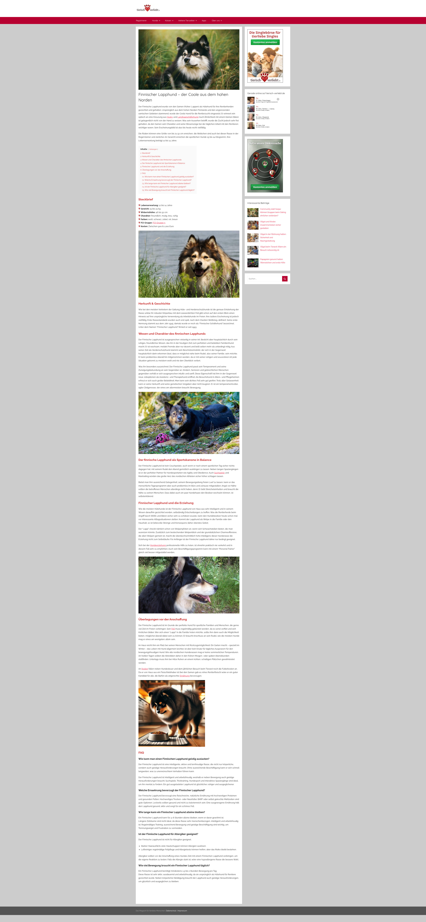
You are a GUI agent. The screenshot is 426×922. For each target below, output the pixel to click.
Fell (173, 629)
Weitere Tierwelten (186, 20)
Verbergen (153, 149)
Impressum (182, 911)
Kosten (145, 669)
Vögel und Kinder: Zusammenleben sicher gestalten (270, 224)
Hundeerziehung (158, 545)
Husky (170, 117)
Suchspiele (219, 473)
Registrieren (141, 20)
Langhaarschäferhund (188, 117)
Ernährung (185, 676)
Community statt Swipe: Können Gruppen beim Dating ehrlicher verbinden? (273, 212)
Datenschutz (171, 911)
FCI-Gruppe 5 (159, 223)
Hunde (155, 20)
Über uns (216, 20)
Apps (204, 20)
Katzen (168, 20)
